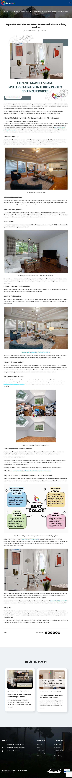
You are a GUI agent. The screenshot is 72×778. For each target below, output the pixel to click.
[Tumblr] (56, 633)
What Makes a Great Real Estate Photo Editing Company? (19, 696)
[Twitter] (49, 633)
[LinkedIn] (51, 633)
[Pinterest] (54, 633)
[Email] (59, 633)
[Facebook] (46, 633)
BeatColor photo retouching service (14, 384)
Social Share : (40, 632)
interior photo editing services (30, 539)
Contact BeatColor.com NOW (58, 601)
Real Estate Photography (22, 11)
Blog (12, 11)
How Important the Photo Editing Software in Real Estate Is (51, 696)
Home (6, 11)
